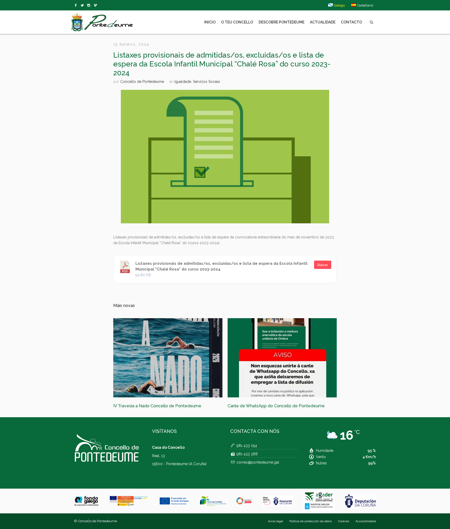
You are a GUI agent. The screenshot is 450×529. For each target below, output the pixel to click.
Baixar (322, 265)
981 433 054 (246, 452)
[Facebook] (76, 5)
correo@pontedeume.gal (257, 469)
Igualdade (182, 81)
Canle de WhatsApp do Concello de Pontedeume (161, 405)
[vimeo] (83, 5)
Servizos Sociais (206, 81)
